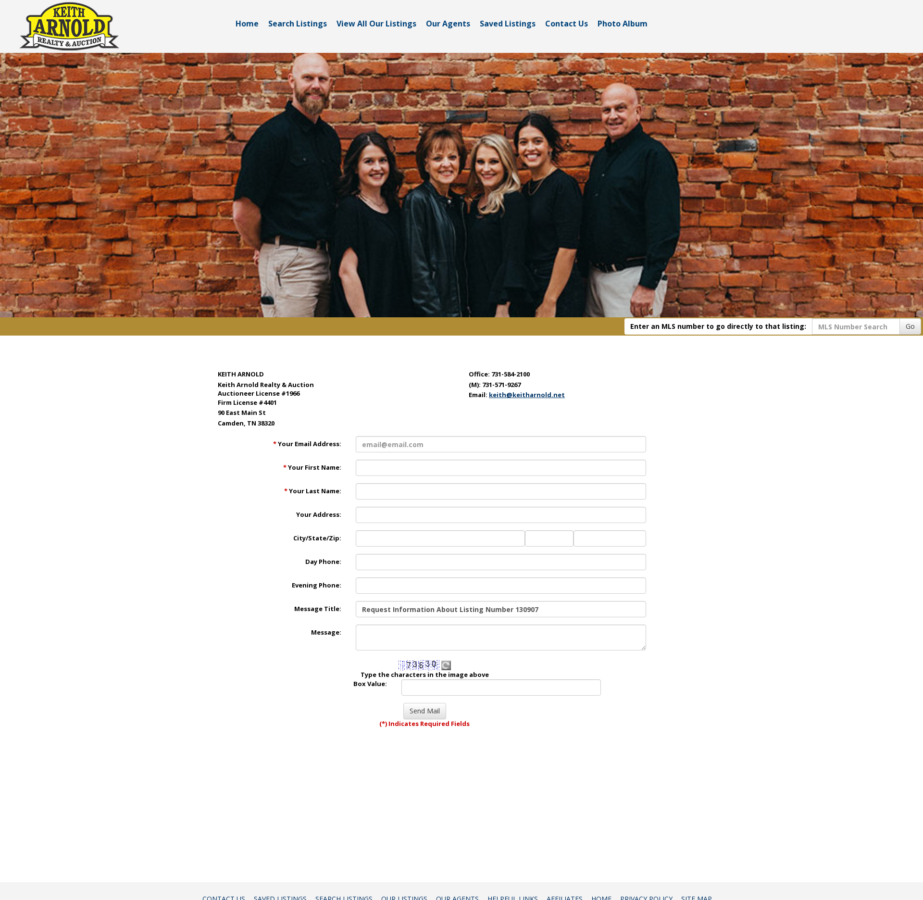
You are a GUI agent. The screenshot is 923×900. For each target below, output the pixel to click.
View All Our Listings (376, 23)
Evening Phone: (316, 585)
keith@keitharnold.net (527, 394)
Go (910, 326)
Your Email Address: (307, 443)
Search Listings (297, 23)
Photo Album (623, 23)
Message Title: (317, 608)
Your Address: (318, 514)
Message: (326, 632)
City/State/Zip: (317, 538)
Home (247, 23)
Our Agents (448, 23)
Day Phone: (323, 561)
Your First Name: (312, 467)
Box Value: (370, 683)
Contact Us (566, 23)
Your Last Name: (312, 491)
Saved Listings (508, 23)
